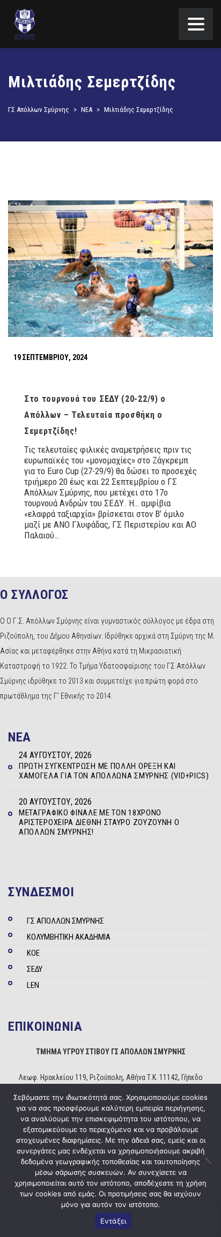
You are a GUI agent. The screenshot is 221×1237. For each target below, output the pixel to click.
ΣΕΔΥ (34, 969)
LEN (33, 985)
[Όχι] (207, 1160)
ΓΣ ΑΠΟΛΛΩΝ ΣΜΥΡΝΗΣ (65, 921)
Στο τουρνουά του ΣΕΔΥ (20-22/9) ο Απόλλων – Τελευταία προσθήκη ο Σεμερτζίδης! (95, 415)
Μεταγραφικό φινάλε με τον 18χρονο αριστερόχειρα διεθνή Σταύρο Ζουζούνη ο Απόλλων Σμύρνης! (99, 822)
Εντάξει (113, 1221)
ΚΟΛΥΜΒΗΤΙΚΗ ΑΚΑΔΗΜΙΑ (68, 937)
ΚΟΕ (33, 953)
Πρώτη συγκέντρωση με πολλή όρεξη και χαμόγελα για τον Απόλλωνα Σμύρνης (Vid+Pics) (114, 771)
